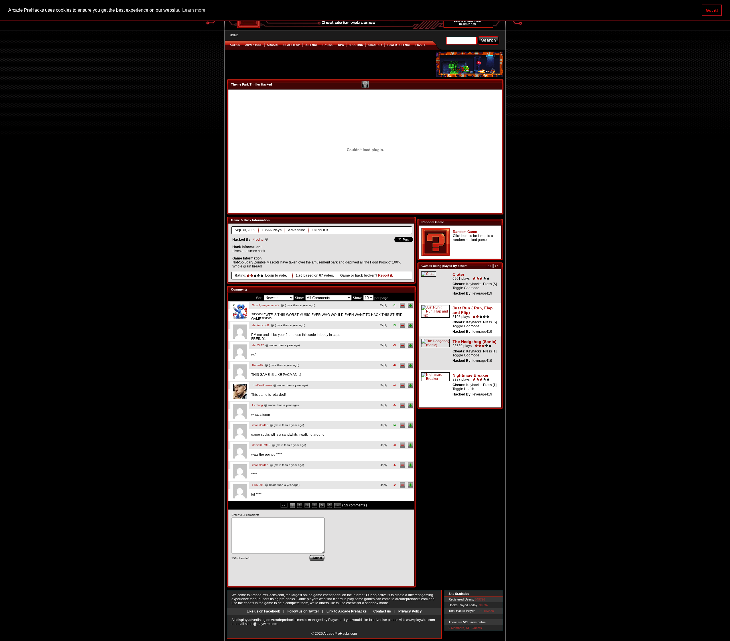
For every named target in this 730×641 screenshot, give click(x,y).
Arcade (273, 45)
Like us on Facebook (263, 611)
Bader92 (257, 365)
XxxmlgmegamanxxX (265, 305)
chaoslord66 (260, 425)
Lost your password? (468, 20)
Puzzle (420, 45)
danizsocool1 (260, 325)
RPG (341, 45)
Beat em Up (291, 45)
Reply (383, 305)
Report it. (385, 275)
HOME (234, 35)
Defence (311, 45)
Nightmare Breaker (470, 375)
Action (235, 45)
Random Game (465, 232)
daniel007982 (261, 445)
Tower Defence (399, 45)
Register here (467, 24)
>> (337, 505)
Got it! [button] (712, 10)
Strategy (375, 45)
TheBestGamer (262, 385)
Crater (458, 274)
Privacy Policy (410, 611)
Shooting (356, 45)
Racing (328, 45)
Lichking (257, 405)
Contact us (382, 611)
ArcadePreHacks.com (340, 634)
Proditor (258, 240)
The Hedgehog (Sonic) (474, 341)
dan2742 (258, 345)
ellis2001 (258, 484)
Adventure (253, 45)
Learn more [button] (193, 10)
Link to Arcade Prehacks (347, 611)
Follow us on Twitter (303, 611)
